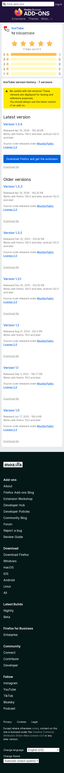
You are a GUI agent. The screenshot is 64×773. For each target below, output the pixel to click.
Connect (9, 652)
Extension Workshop (17, 499)
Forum (7, 524)
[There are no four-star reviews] (33, 59)
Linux (7, 586)
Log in (58, 4)
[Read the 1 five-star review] (33, 54)
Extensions (19, 18)
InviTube (18, 28)
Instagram (10, 683)
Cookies (21, 721)
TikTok (8, 696)
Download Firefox (16, 554)
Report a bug (12, 530)
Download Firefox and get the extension (32, 159)
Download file (11, 166)
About (7, 486)
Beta (6, 617)
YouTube (9, 689)
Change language (13, 749)
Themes (33, 18)
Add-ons (10, 480)
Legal (34, 721)
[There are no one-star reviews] (33, 73)
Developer (10, 665)
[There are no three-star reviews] (33, 64)
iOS (5, 574)
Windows (10, 561)
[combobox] (28, 4)
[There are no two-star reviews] (33, 68)
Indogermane (25, 33)
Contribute (11, 659)
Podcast (9, 708)
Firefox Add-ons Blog (18, 492)
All (5, 593)
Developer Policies (16, 511)
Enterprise (10, 635)
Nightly (8, 610)
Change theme (11, 756)
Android (9, 580)
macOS (8, 567)
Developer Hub (14, 505)
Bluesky (9, 702)
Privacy (7, 721)
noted (35, 728)
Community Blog (15, 518)
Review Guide (13, 537)
